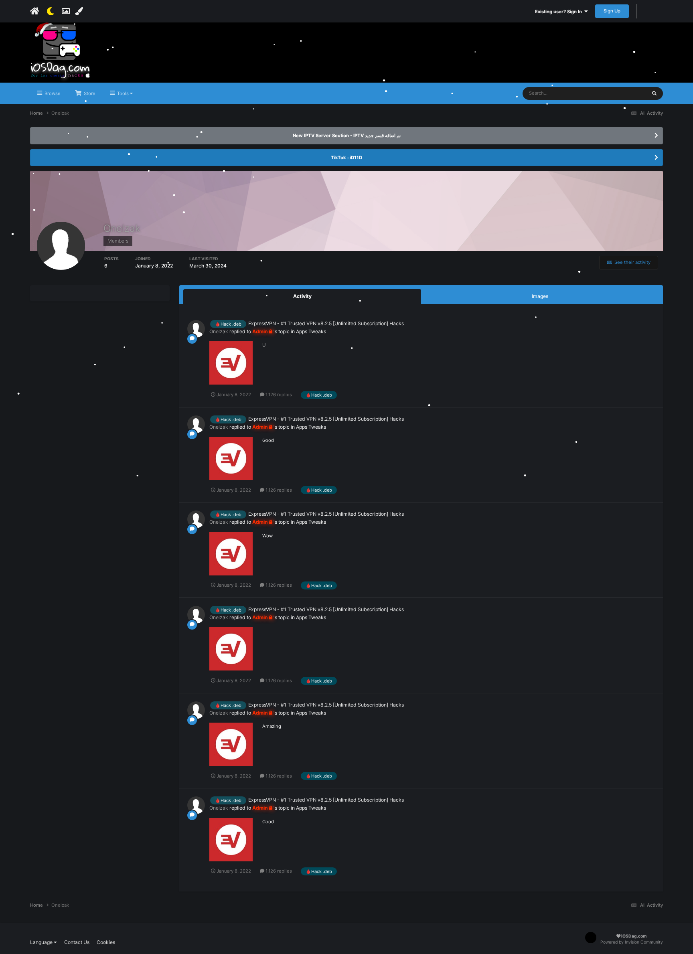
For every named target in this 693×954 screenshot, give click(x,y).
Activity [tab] (302, 296)
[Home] (34, 11)
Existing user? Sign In (559, 11)
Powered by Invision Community (631, 942)
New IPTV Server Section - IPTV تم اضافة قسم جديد (347, 135)
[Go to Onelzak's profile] (196, 329)
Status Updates (620, 93)
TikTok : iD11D (346, 157)
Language (42, 942)
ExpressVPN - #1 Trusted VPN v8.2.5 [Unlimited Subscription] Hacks (326, 323)
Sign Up (612, 11)
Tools (123, 93)
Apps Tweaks (311, 331)
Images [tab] (540, 296)
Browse (52, 93)
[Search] (654, 93)
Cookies (106, 942)
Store (89, 93)
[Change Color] (80, 11)
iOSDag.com (633, 936)
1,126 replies (278, 394)
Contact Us (76, 942)
